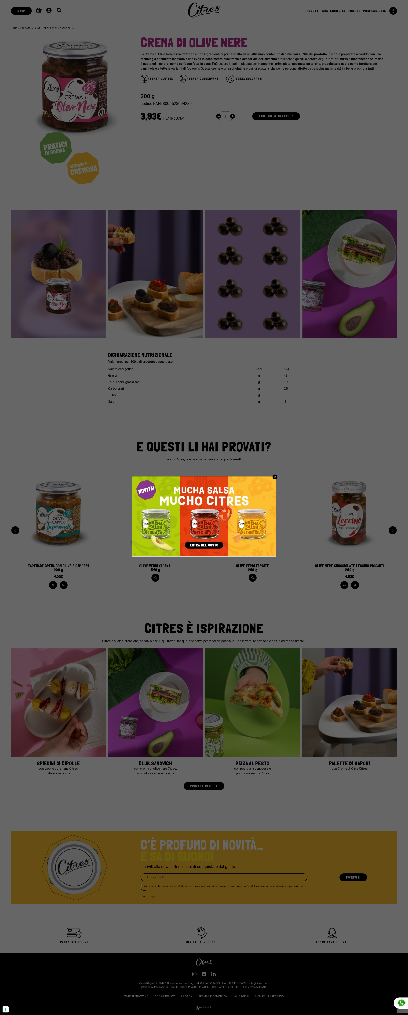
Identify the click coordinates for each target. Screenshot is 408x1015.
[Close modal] (275, 477)
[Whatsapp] (401, 1003)
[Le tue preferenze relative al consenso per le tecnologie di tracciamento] (6, 1009)
